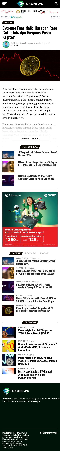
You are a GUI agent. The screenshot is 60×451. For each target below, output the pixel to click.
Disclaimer (55, 17)
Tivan (16, 45)
